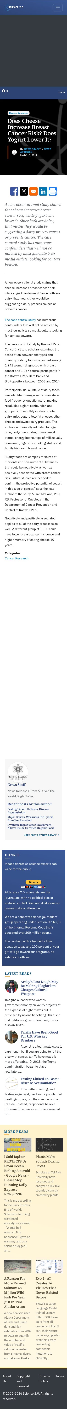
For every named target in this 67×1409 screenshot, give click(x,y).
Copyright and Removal (23, 1381)
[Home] (15, 7)
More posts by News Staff (40, 835)
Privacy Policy (45, 1378)
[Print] (53, 191)
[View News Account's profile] (14, 152)
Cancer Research (18, 113)
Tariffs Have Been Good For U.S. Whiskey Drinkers (39, 1036)
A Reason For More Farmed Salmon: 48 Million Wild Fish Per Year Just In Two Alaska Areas (15, 1292)
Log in (61, 92)
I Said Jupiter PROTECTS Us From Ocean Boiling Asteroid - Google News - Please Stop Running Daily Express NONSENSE (17, 1175)
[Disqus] (33, 609)
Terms (59, 1376)
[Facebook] (4, 91)
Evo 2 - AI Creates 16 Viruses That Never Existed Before (47, 1288)
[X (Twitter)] (7, 91)
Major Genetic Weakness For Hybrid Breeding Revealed (30, 818)
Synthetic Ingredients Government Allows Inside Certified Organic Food (31, 826)
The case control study (20, 320)
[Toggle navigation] (58, 7)
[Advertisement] (33, 51)
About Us (7, 1378)
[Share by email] (33, 191)
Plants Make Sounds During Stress (47, 1161)
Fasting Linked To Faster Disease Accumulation (28, 810)
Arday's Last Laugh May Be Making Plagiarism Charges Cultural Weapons (39, 987)
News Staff (32, 149)
